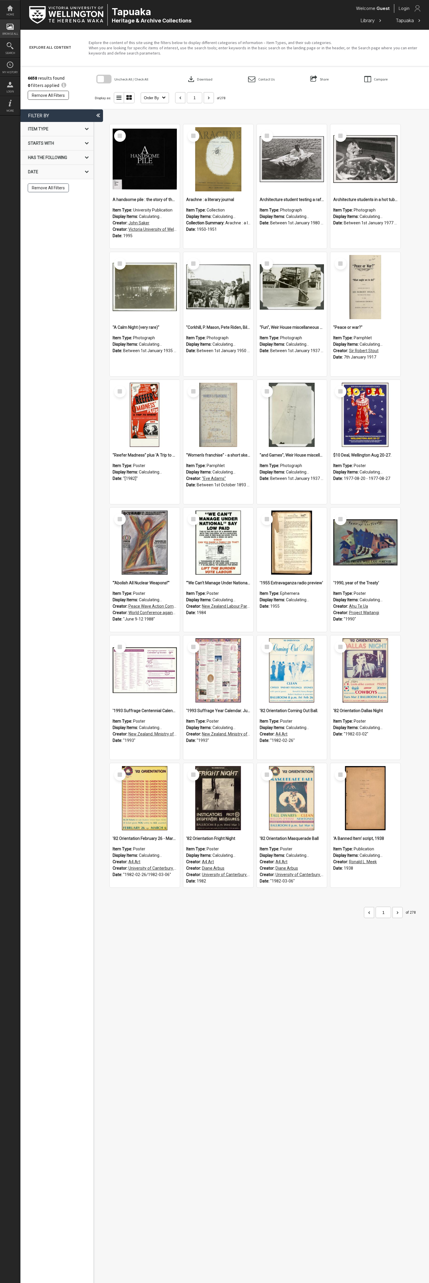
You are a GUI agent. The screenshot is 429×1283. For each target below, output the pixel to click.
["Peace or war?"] (365, 287)
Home (10, 14)
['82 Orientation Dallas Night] (365, 670)
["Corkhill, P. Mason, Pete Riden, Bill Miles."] (218, 287)
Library (368, 20)
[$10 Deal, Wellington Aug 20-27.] (365, 415)
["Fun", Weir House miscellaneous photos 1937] (292, 287)
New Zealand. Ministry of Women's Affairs (166, 734)
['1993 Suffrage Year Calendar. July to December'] (218, 670)
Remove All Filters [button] (48, 95)
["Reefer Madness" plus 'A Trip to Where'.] (145, 415)
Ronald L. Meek (363, 861)
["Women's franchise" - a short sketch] (218, 415)
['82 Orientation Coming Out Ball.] (292, 670)
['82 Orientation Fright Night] (218, 798)
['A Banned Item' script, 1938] (365, 798)
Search (10, 53)
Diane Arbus (213, 868)
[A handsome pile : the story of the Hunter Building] (145, 159)
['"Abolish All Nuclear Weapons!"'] (145, 543)
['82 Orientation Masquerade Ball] (292, 798)
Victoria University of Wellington (157, 229)
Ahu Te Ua (358, 606)
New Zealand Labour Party (226, 606)
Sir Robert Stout (364, 350)
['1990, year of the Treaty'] (365, 543)
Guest (383, 8)
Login (10, 91)
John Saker (138, 223)
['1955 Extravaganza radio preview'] (292, 543)
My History (10, 72)
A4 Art (281, 734)
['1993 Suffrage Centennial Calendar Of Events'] (145, 670)
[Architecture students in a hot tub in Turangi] (365, 159)
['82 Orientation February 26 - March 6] (145, 798)
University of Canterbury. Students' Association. (172, 868)
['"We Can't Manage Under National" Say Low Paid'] (218, 543)
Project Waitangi (364, 612)
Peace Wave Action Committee (157, 606)
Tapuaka (405, 20)
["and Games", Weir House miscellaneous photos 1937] (292, 415)
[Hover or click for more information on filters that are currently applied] (63, 85)
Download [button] (199, 79)
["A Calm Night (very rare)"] (145, 287)
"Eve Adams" (214, 478)
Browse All (10, 34)
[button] (261, 79)
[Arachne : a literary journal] (218, 159)
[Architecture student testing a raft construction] (292, 159)
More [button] (10, 111)
